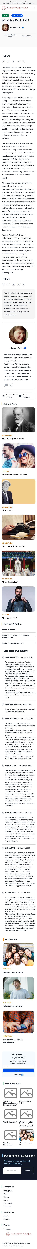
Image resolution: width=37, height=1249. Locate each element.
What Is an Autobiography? (13, 546)
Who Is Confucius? (10, 582)
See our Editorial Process (12, 396)
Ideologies (7, 1206)
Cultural (6, 471)
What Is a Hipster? (9, 618)
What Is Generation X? (13, 1006)
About (6, 1216)
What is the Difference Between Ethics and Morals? (10, 1103)
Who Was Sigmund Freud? (13, 439)
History (6, 1197)
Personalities (8, 1203)
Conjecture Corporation (22, 1243)
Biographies (7, 436)
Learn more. (31, 3)
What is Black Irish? (10, 1122)
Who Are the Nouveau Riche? (14, 474)
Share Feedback (26, 396)
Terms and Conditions (17, 1246)
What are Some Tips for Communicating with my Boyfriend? (26, 1124)
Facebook (7, 1229)
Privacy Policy (6, 1246)
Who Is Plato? (7, 510)
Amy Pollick (17, 27)
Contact (7, 1219)
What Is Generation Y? (13, 972)
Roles (6, 1194)
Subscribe (18, 1071)
